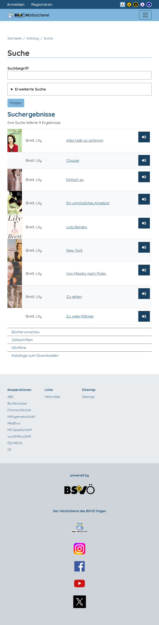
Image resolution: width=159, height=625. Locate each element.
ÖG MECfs (15, 443)
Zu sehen (74, 296)
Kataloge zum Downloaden (35, 355)
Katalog (32, 38)
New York (74, 250)
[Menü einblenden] (145, 15)
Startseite (14, 38)
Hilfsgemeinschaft (21, 416)
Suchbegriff (18, 68)
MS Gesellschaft (19, 430)
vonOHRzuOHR (19, 436)
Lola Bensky (76, 227)
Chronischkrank (19, 410)
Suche (48, 38)
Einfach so (75, 179)
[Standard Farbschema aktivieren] (122, 4)
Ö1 (9, 450)
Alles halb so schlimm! (84, 140)
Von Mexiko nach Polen (86, 273)
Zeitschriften (22, 339)
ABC (10, 397)
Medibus (13, 423)
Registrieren (41, 4)
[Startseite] (30, 15)
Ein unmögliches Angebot (87, 203)
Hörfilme (19, 347)
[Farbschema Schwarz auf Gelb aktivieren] (129, 4)
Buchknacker (17, 403)
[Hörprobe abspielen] (144, 137)
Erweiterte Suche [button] (30, 89)
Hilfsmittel (52, 397)
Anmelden (16, 4)
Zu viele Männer (80, 316)
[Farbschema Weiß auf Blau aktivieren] (149, 4)
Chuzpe (72, 160)
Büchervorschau (26, 332)
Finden (16, 103)
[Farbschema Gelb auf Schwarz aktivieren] (135, 4)
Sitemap (88, 397)
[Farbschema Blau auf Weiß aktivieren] (142, 4)
